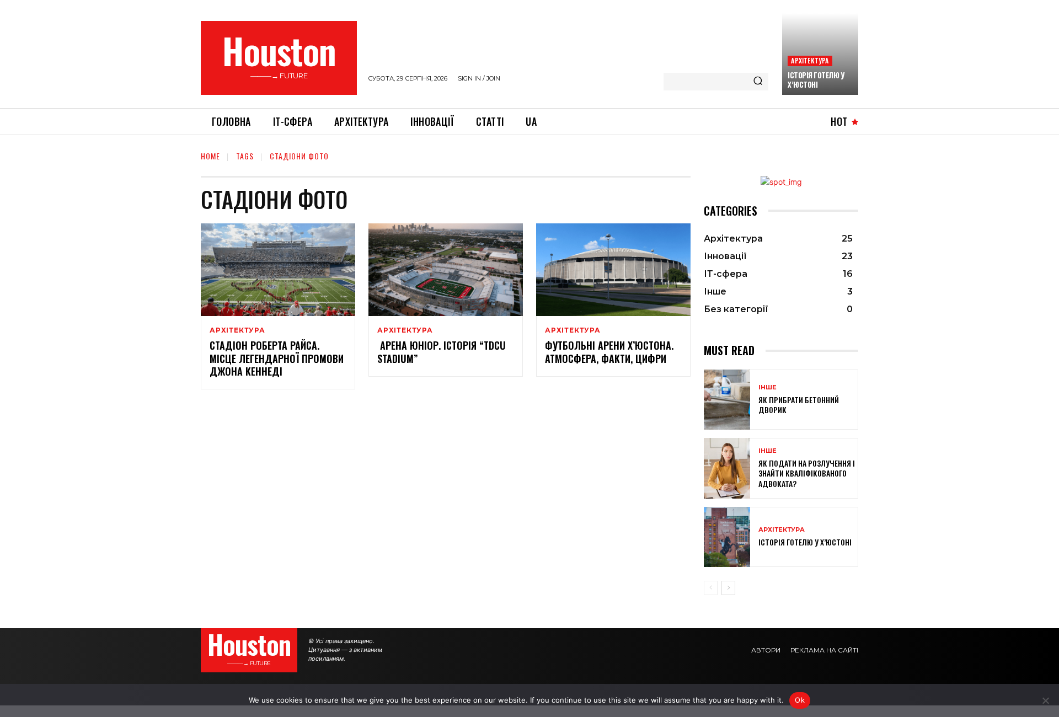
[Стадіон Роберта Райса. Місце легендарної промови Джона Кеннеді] (278, 269)
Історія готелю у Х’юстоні (816, 79)
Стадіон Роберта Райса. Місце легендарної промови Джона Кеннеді (277, 358)
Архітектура (809, 60)
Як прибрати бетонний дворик (798, 404)
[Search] (757, 81)
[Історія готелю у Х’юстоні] (727, 537)
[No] (1045, 700)
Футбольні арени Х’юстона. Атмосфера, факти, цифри (609, 351)
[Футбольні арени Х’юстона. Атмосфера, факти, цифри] (613, 269)
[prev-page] (711, 588)
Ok (800, 699)
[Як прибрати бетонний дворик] (727, 400)
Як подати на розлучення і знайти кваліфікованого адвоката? (806, 473)
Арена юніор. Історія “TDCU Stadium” (441, 351)
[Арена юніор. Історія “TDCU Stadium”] (445, 269)
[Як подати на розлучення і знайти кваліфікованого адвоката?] (727, 468)
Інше (767, 387)
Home (210, 156)
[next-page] (728, 588)
